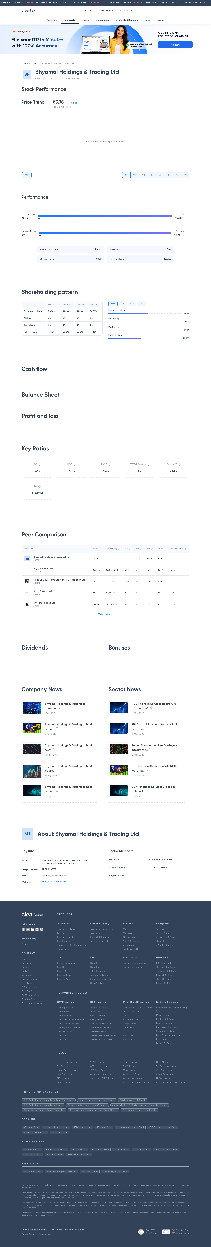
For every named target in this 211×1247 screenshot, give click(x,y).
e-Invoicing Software (166, 937)
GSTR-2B (61, 1036)
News (147, 20)
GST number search (99, 1066)
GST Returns (63, 1011)
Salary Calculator (164, 1074)
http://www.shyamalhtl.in (54, 882)
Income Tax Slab (98, 1007)
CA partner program (66, 963)
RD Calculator (130, 1066)
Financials (69, 20)
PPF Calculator (97, 1062)
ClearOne (94, 967)
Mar (113, 304)
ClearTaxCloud (64, 975)
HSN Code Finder (164, 963)
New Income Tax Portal (101, 1027)
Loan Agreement (164, 1023)
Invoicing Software (99, 975)
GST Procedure (64, 1015)
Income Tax (95, 933)
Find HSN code (163, 1062)
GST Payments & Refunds (69, 1027)
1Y (169, 175)
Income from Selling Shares (103, 1036)
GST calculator (64, 1082)
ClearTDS (160, 941)
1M (143, 175)
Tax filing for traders (132, 967)
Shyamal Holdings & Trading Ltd (59, 64)
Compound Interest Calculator (138, 1082)
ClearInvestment (65, 937)
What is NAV (129, 1040)
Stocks (25, 64)
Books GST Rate (164, 983)
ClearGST (160, 929)
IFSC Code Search (99, 1070)
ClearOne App (97, 983)
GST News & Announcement (70, 1019)
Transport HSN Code (166, 971)
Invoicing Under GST (66, 1031)
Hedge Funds (129, 1023)
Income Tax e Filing (66, 929)
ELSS (125, 1015)
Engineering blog (29, 979)
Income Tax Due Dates (101, 1040)
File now (175, 44)
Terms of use (45, 1234)
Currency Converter (132, 1078)
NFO (125, 1031)
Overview (52, 20)
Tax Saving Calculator (166, 1066)
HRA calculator (130, 1062)
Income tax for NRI (99, 941)
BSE (27, 175)
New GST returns (131, 941)
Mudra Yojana (162, 1015)
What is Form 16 (97, 1015)
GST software (129, 937)
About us (26, 959)
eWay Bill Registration (166, 945)
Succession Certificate (167, 1027)
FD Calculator (129, 1070)
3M (151, 175)
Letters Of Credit (164, 1043)
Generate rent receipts (101, 1074)
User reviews (27, 975)
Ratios (85, 20)
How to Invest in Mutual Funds (137, 1007)
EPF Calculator (163, 1078)
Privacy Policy (28, 1234)
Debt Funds (128, 1027)
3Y (177, 175)
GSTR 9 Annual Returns (68, 1023)
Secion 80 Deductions (101, 937)
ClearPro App (63, 979)
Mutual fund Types (131, 1011)
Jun (122, 304)
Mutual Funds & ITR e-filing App (71, 945)
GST (125, 929)
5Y (185, 175)
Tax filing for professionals (135, 963)
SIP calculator (63, 1078)
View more (104, 614)
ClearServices (63, 941)
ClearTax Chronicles (31, 991)
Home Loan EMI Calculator (102, 1078)
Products (87, 10)
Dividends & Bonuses (127, 20)
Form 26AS (95, 1011)
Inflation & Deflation (165, 1019)
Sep (132, 304)
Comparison (102, 20)
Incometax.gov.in (98, 1031)
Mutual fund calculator (67, 1070)
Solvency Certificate (166, 1031)
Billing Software (97, 971)
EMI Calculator (64, 1066)
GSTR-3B (61, 1040)
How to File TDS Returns (101, 1023)
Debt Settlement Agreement (170, 1035)
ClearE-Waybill (163, 933)
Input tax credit (130, 949)
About (160, 20)
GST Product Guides (31, 995)
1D (126, 175)
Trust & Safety (28, 999)
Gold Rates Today (132, 1074)
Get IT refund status (166, 1070)
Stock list (36, 64)
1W (135, 175)
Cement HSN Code (165, 967)
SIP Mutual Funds (131, 1019)
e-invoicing (128, 945)
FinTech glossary (29, 987)
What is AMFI (129, 1036)
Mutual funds (63, 949)
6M (160, 175)
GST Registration (65, 1007)
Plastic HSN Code (164, 975)
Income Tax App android (101, 929)
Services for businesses (101, 979)
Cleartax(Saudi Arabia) (32, 1003)
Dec (142, 304)
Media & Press (28, 971)
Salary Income (97, 1019)
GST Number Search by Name (170, 1082)
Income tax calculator (67, 1062)
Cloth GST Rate (164, 979)
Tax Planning (63, 933)
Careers (25, 967)
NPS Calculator (97, 1082)
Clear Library (27, 983)
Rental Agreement (165, 1039)
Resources (106, 10)
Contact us (27, 963)
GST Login (128, 933)
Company (125, 10)
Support (25, 944)
